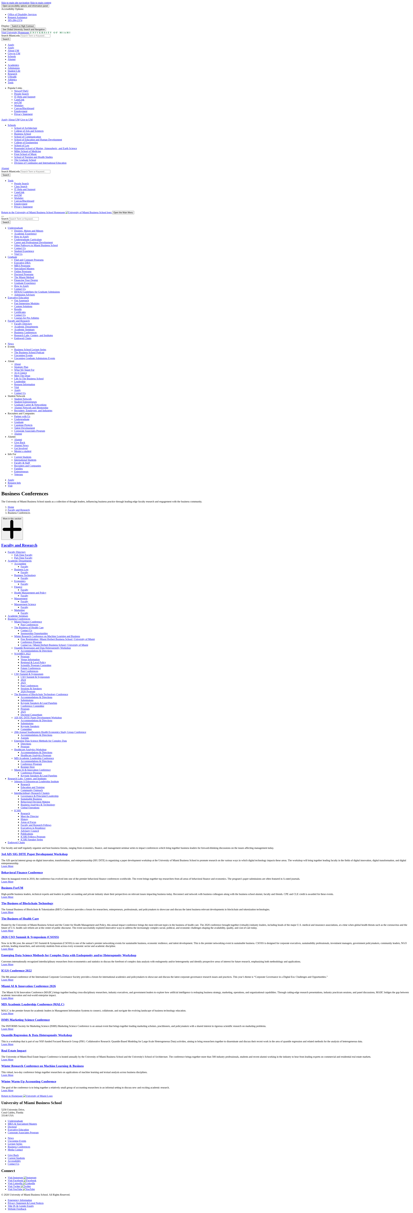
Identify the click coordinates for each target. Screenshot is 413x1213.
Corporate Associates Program (29, 431)
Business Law (21, 569)
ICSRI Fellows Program (33, 836)
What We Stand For (24, 370)
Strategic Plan (21, 367)
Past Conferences (29, 624)
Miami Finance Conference (28, 621)
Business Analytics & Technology (38, 804)
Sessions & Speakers (31, 688)
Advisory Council (30, 830)
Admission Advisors (24, 294)
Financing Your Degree (26, 280)
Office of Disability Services (22, 14)
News (11, 343)
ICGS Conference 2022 (16, 970)
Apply (11, 44)
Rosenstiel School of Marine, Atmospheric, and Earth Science (45, 148)
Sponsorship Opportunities (34, 633)
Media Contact (15, 1149)
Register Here (28, 767)
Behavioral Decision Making (35, 801)
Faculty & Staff (22, 462)
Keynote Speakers (30, 726)
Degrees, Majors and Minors (28, 230)
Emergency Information (20, 1200)
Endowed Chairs (22, 338)
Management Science (25, 604)
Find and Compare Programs (29, 259)
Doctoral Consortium (31, 714)
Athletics (12, 79)
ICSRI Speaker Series (32, 839)
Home (11, 507)
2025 (23, 682)
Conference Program (31, 642)
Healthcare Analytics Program (36, 755)
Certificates (20, 312)
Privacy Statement (23, 114)
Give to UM (14, 53)
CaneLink (19, 99)
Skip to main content (40, 2)
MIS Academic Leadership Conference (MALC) (32, 1004)
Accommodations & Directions (36, 650)
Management (20, 598)
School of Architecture (25, 128)
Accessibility (14, 1161)
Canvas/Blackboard (24, 108)
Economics (19, 581)
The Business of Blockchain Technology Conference (41, 694)
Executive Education (18, 297)
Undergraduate (15, 228)
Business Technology (25, 575)
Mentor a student (22, 451)
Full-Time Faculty (23, 555)
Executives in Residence (33, 828)
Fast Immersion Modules (26, 303)
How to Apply (21, 236)
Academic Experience (25, 233)
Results (18, 309)
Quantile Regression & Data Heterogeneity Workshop (36, 1035)
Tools (10, 82)
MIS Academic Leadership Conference (34, 758)
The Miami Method (24, 277)
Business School (22, 133)
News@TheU (21, 91)
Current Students (22, 457)
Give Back (19, 442)
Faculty (24, 566)
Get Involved (21, 448)
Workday (19, 105)
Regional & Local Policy (33, 662)
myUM (18, 102)
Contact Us (20, 248)
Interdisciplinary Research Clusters (32, 793)
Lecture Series (15, 1143)
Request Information (24, 384)
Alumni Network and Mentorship (31, 407)
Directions (26, 743)
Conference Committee (32, 706)
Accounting (20, 563)
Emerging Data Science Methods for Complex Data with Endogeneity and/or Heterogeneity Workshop (68, 955)
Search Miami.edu (10, 35)
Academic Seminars (24, 329)
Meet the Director (30, 816)
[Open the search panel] (2, 216)
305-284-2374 (15, 20)
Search (6, 39)
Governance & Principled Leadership (40, 796)
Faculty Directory (23, 323)
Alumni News (21, 445)
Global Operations (30, 807)
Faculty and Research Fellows (36, 825)
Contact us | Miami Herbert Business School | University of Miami (54, 645)
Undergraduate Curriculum (28, 239)
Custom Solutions (23, 306)
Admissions (14, 68)
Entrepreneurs (21, 471)
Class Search (20, 186)
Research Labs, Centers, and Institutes (33, 335)
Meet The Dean (22, 375)
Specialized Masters (24, 268)
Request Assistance (17, 17)
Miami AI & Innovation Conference (32, 769)
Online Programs (22, 271)
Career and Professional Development (33, 242)
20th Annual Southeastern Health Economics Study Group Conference (50, 732)
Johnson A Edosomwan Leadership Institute (36, 781)
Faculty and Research (19, 320)
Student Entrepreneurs (25, 401)
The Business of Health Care (29, 627)
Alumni (11, 59)
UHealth (12, 76)
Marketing (19, 610)
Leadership (19, 381)
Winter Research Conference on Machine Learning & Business (42, 1066)
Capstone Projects (23, 425)
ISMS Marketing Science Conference (25, 1019)
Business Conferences (25, 332)
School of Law (21, 145)
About (17, 364)
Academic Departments (26, 326)
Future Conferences (31, 668)
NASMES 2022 (22, 653)
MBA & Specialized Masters (22, 1123)
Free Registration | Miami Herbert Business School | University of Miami (58, 639)
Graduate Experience (25, 283)
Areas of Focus (28, 822)
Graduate (12, 257)
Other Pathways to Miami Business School (36, 245)
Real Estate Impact (13, 1050)
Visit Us (18, 254)
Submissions (27, 700)
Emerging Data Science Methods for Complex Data (40, 740)
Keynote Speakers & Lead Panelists (39, 703)
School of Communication (27, 136)
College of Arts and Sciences (29, 131)
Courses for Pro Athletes (26, 318)
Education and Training (33, 787)
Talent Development (24, 428)
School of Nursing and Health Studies (33, 157)
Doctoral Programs (23, 274)
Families (18, 468)
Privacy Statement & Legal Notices (26, 1203)
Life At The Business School (29, 378)
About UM (13, 50)
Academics (13, 65)
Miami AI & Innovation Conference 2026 (28, 986)
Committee (26, 729)
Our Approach (21, 300)
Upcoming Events (23, 355)
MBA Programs (22, 265)
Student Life (14, 71)
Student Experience (24, 251)
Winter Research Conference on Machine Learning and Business (47, 636)
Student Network (23, 399)
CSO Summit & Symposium (28, 674)
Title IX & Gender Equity (21, 1206)
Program (25, 656)
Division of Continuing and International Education (40, 163)
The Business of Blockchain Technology (27, 903)
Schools (12, 56)
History (24, 819)
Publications (27, 833)
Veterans (18, 474)
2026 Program (28, 691)
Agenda (25, 738)
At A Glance (20, 372)
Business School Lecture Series (30, 349)
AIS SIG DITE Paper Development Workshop (38, 717)
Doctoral (12, 1126)
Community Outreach (32, 790)
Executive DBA (22, 262)
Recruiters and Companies (27, 465)
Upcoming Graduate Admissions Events (34, 358)
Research (12, 73)
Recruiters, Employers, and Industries (33, 410)
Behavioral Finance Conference (22, 872)
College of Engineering (26, 142)
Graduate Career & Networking (30, 404)
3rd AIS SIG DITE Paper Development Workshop (34, 854)
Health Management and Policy (30, 592)
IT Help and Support (24, 96)
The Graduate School (25, 160)
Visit (16, 387)
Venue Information (30, 659)
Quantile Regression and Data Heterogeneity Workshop (42, 648)
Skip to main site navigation (15, 2)
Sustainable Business (31, 799)
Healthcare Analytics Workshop (30, 749)
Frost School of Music (25, 154)
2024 (23, 679)
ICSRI (17, 810)
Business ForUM (12, 888)
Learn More (7, 866)
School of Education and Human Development (38, 139)
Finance (18, 587)
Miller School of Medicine (27, 151)
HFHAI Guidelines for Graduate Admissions (37, 291)
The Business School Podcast (29, 352)
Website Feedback (17, 1209)
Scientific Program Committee (36, 665)
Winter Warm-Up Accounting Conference (28, 1081)
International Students (25, 460)
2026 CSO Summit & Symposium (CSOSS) (30, 937)
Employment (20, 111)
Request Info (14, 482)
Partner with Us (22, 416)
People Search (21, 93)
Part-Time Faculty (23, 557)
